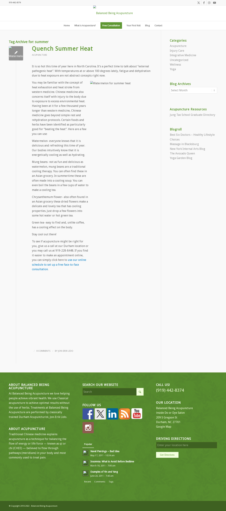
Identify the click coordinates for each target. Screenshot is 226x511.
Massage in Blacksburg (184, 144)
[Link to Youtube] (214, 2)
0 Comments (43, 351)
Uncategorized (179, 60)
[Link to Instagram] (209, 2)
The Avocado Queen (182, 153)
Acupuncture (39, 55)
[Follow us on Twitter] (100, 414)
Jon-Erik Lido (65, 351)
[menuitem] (66, 25)
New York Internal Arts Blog (187, 149)
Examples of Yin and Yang (104, 471)
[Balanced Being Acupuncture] (113, 13)
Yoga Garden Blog (181, 158)
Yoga (173, 69)
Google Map (163, 426)
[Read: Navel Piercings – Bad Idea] (85, 453)
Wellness (175, 64)
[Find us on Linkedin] (112, 414)
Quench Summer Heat (62, 48)
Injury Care (177, 50)
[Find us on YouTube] (136, 414)
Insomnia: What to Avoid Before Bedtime (112, 461)
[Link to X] (198, 2)
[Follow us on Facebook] (88, 414)
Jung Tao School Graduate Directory (192, 115)
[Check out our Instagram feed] (88, 427)
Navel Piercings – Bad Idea (104, 451)
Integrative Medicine (183, 55)
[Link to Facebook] (203, 2)
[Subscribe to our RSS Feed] (124, 414)
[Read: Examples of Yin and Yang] (85, 473)
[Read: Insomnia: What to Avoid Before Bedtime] (85, 463)
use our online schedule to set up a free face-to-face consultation (59, 264)
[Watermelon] (16, 53)
